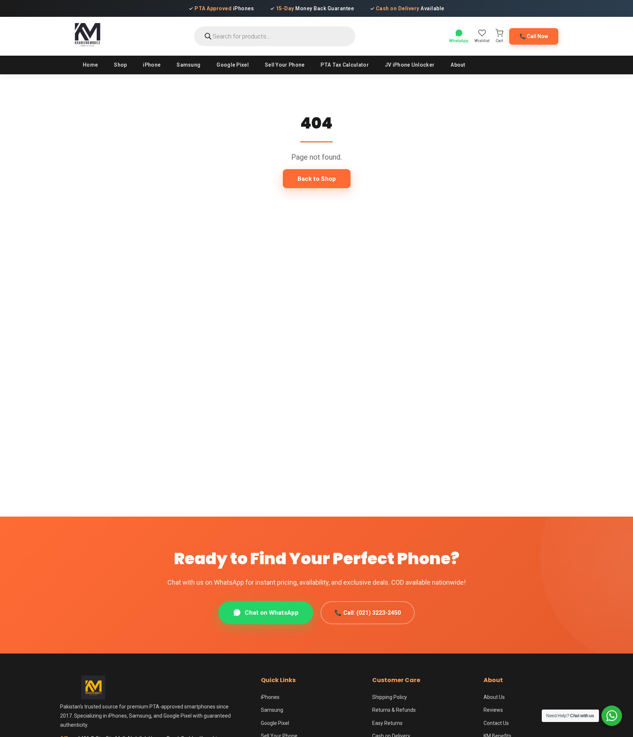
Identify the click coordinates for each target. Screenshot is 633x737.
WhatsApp (459, 40)
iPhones (270, 697)
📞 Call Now (533, 36)
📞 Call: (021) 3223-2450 (367, 612)
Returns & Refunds (394, 710)
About (458, 65)
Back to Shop (316, 178)
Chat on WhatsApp (272, 612)
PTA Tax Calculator (345, 65)
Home (90, 65)
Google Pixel (232, 65)
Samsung (188, 65)
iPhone (151, 65)
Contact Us (496, 723)
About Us (494, 697)
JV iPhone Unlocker (409, 65)
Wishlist (481, 40)
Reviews (493, 710)
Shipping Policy (389, 697)
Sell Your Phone (285, 65)
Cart (499, 40)
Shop (120, 65)
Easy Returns (387, 723)
